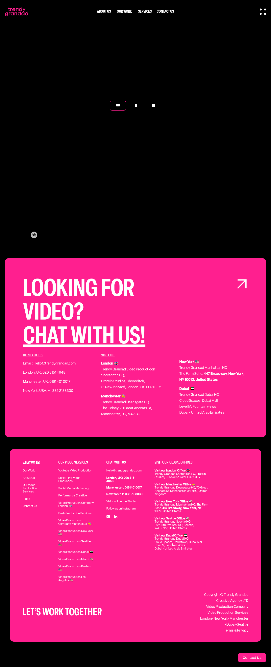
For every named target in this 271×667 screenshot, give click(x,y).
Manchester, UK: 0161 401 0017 (46, 382)
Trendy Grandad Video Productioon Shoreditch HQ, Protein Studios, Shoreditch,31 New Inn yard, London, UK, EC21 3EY (131, 375)
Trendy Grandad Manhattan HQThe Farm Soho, (212, 371)
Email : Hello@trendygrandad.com (49, 363)
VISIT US (108, 355)
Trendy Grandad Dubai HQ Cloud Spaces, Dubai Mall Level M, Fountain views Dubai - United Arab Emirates (201, 401)
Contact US (33, 355)
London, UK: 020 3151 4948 (44, 373)
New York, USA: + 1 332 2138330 (48, 391)
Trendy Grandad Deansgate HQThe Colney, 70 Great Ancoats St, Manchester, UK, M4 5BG (126, 405)
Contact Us (252, 658)
